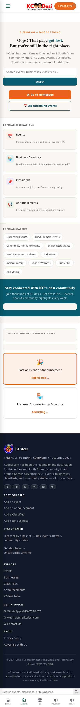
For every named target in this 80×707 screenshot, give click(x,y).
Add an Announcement (19, 508)
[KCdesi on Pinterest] (52, 486)
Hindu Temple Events (47, 237)
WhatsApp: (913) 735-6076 (24, 611)
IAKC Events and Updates (21, 254)
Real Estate (12, 271)
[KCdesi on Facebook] (7, 486)
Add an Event (12, 502)
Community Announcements (23, 245)
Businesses (11, 577)
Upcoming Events (16, 237)
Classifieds (11, 583)
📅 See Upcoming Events (40, 106)
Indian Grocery (14, 263)
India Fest (49, 254)
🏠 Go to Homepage (40, 94)
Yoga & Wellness (41, 263)
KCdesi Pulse (12, 596)
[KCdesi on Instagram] (16, 486)
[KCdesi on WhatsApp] (25, 486)
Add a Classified (14, 514)
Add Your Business (16, 520)
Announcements (14, 590)
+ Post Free (65, 6)
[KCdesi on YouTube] (43, 486)
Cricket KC (64, 263)
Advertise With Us (15, 644)
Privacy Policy (12, 638)
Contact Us (13, 624)
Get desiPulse (13, 548)
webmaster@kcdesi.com (22, 617)
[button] (74, 5)
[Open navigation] (8, 6)
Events (8, 571)
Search (40, 81)
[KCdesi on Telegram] (34, 486)
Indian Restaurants (59, 245)
